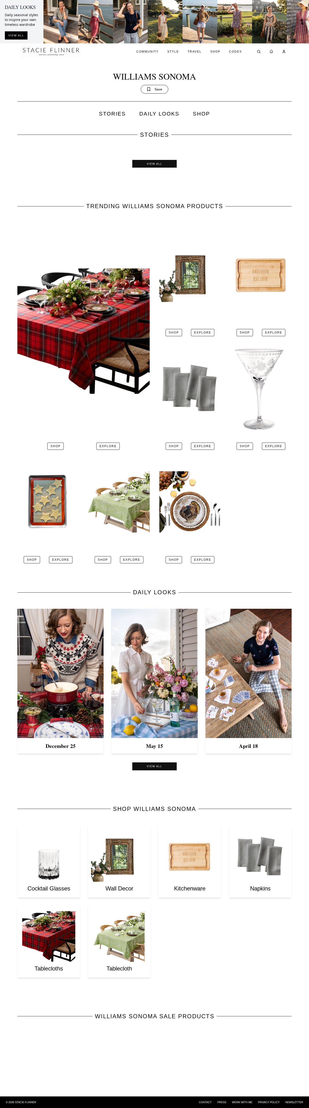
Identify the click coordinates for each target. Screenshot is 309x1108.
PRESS (222, 1102)
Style (173, 51)
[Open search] (258, 51)
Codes (235, 51)
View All (154, 163)
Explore (108, 446)
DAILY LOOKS (159, 114)
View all (16, 35)
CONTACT (205, 1102)
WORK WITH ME (242, 1102)
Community (147, 51)
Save (158, 89)
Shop (215, 51)
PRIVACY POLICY (269, 1102)
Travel (195, 51)
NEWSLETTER (294, 1102)
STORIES (112, 114)
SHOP (201, 114)
